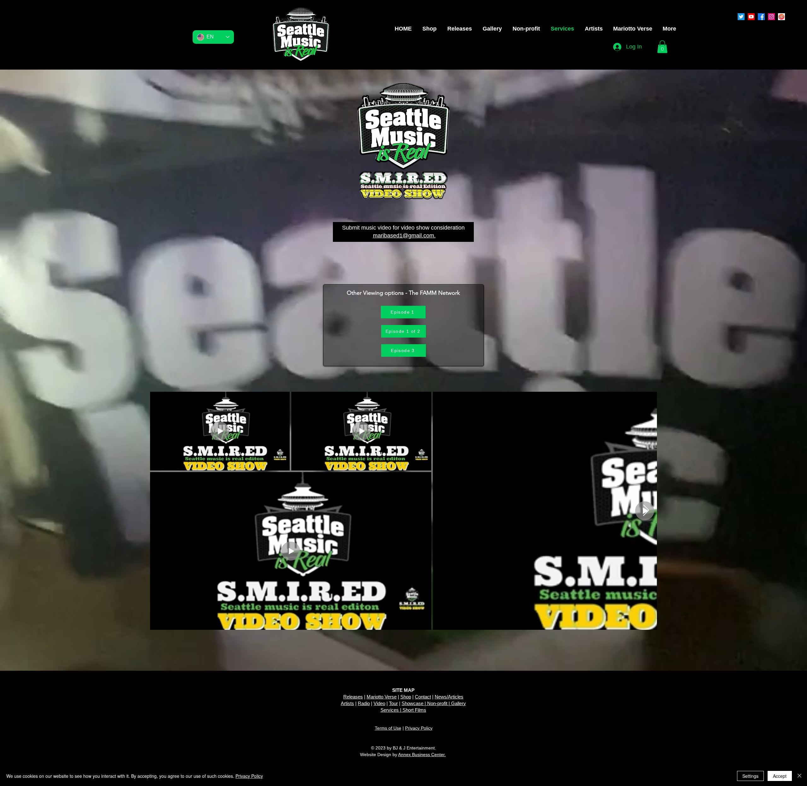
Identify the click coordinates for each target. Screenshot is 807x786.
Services (389, 710)
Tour (393, 703)
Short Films (414, 710)
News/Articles (449, 696)
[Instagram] (771, 16)
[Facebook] (761, 16)
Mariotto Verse (382, 696)
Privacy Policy (419, 728)
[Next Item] (646, 510)
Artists (347, 703)
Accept (780, 776)
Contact (423, 696)
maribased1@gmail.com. (404, 235)
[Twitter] (741, 16)
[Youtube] (751, 16)
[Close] (799, 776)
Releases (353, 696)
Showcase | (414, 703)
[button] (662, 46)
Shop (405, 696)
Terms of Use (388, 728)
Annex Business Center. (422, 754)
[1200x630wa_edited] (781, 16)
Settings (750, 776)
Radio (364, 703)
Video (379, 703)
